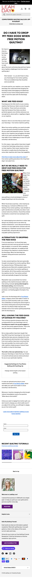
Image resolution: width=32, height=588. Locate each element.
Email (5, 428)
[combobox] (16, 14)
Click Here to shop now (16, 24)
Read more (7, 506)
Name (5, 424)
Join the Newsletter (10, 543)
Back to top (16, 471)
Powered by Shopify (16, 573)
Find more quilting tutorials (10, 446)
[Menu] (29, 9)
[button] (25, 9)
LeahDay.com (8, 573)
